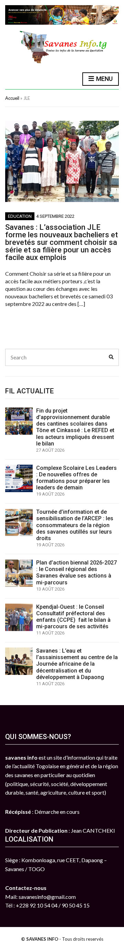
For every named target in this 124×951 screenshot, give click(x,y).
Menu (104, 78)
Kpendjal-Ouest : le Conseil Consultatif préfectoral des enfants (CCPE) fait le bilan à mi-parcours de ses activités (73, 617)
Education (20, 216)
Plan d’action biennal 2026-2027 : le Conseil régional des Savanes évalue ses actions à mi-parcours (76, 572)
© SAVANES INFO (39, 939)
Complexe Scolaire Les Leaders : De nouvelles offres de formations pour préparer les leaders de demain (76, 478)
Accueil (12, 98)
